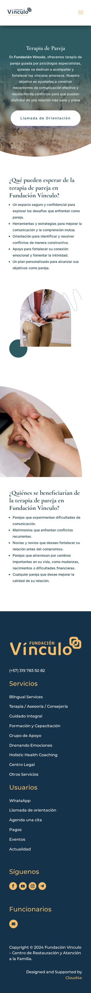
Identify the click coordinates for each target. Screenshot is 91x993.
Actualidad (20, 849)
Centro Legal (22, 764)
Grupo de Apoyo (25, 735)
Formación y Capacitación (34, 726)
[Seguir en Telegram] (42, 886)
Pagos (15, 829)
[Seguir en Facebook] (13, 886)
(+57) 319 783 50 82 (27, 670)
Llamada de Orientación (45, 118)
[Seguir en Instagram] (32, 886)
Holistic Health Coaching (33, 755)
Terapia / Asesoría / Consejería (38, 706)
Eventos (17, 839)
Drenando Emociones (30, 745)
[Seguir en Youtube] (23, 886)
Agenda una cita (25, 820)
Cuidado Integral (25, 716)
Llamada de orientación (32, 810)
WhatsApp (20, 800)
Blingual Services (26, 697)
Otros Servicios (23, 774)
